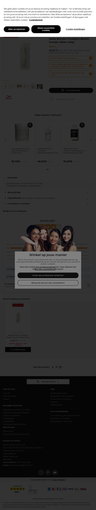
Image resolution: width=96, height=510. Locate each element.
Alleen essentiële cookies (46, 29)
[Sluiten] (92, 3)
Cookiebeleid (35, 20)
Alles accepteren (16, 29)
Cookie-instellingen (75, 29)
